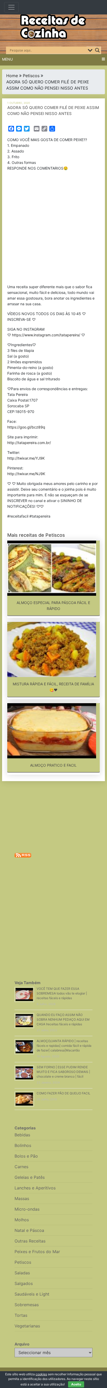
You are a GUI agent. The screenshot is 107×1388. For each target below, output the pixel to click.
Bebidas (22, 1134)
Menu (7, 59)
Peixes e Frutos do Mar (37, 1251)
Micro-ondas (27, 1209)
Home (12, 75)
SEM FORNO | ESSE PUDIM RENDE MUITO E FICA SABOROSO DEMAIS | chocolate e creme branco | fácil (63, 1071)
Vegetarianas (27, 1325)
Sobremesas (27, 1304)
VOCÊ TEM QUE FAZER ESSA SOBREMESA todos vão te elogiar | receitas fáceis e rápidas (62, 993)
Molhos (22, 1219)
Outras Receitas (30, 1241)
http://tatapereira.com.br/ (29, 442)
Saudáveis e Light (32, 1294)
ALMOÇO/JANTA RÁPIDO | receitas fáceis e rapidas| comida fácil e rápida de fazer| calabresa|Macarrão (64, 1045)
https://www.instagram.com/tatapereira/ (46, 335)
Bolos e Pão (26, 1156)
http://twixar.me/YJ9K (26, 458)
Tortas (21, 1315)
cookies (41, 1374)
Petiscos (31, 75)
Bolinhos (23, 1145)
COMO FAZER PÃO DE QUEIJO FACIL (63, 1093)
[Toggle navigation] (11, 7)
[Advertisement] (53, 228)
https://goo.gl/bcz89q (26, 427)
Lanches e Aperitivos (35, 1187)
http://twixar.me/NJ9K (26, 473)
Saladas (22, 1272)
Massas (22, 1198)
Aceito (76, 1384)
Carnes (21, 1166)
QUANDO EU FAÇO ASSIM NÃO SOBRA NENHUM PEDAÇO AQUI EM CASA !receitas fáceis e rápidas (63, 1019)
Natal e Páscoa (29, 1230)
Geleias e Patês (30, 1177)
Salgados (24, 1283)
